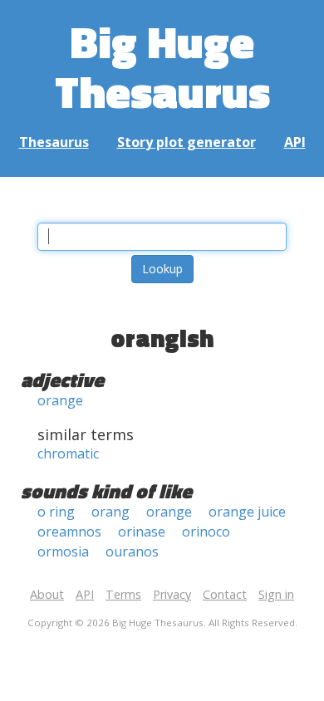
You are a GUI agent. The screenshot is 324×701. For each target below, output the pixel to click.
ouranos (132, 551)
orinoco (206, 531)
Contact (225, 594)
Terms (123, 594)
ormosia (63, 551)
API (295, 142)
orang (110, 511)
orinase (141, 531)
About (47, 594)
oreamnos (69, 531)
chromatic (68, 453)
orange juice (247, 511)
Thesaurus (54, 142)
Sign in (276, 594)
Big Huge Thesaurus (162, 66)
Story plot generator (186, 142)
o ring (56, 511)
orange (60, 400)
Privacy (172, 594)
